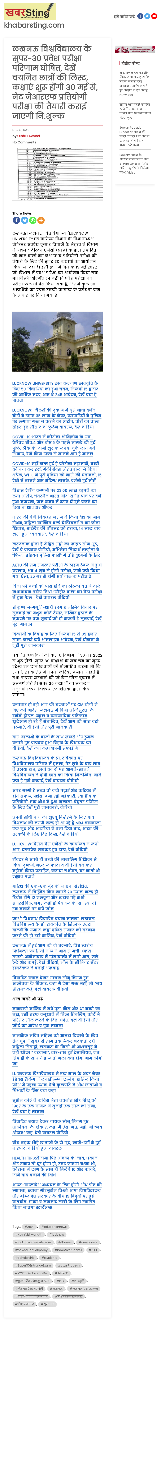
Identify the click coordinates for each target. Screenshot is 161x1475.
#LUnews (65, 1242)
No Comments (24, 142)
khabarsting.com (34, 25)
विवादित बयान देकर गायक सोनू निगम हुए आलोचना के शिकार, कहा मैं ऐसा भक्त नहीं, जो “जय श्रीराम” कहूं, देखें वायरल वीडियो (57, 983)
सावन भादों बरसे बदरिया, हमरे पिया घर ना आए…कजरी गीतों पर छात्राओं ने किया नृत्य (135, 111)
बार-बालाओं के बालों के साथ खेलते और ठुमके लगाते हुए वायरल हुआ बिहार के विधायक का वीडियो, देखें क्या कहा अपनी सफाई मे (53, 743)
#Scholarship (25, 1258)
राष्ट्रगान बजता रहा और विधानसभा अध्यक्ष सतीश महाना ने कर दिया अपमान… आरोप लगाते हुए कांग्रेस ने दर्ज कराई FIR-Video (134, 84)
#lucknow (56, 1234)
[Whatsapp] (32, 220)
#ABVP (29, 1227)
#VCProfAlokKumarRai (31, 1273)
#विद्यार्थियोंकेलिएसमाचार (31, 1296)
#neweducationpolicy (31, 1250)
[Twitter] (24, 220)
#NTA (93, 1250)
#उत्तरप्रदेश (61, 1273)
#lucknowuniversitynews (33, 1242)
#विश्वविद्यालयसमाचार (68, 1296)
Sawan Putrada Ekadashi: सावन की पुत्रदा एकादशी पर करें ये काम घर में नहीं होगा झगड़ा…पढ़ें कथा (134, 136)
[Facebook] (16, 220)
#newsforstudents (68, 1250)
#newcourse (88, 1242)
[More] (41, 220)
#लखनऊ (56, 1289)
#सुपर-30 (47, 1304)
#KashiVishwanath (28, 1234)
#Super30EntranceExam (33, 1265)
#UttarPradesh (69, 1265)
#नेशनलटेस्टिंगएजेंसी (29, 1289)
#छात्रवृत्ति (77, 1281)
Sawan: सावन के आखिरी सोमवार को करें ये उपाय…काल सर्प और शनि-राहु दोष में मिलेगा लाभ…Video (134, 164)
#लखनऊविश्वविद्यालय (84, 1289)
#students (49, 1258)
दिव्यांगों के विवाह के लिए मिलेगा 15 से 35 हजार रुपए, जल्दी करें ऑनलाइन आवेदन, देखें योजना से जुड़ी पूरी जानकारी (55, 640)
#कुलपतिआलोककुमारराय (32, 1281)
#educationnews (54, 1227)
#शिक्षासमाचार (24, 1304)
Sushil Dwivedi (28, 136)
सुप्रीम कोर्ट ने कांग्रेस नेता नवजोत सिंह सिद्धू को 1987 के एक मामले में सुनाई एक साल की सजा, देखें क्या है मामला (54, 1106)
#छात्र (60, 1281)
